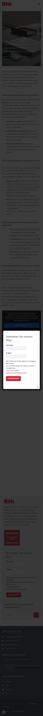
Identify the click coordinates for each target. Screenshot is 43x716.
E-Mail (9, 353)
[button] (4, 712)
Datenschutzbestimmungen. (16, 373)
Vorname (9, 345)
